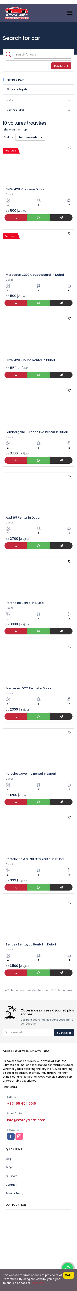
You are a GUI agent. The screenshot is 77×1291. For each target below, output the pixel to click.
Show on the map (15, 129)
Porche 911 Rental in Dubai (25, 603)
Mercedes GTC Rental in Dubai (29, 688)
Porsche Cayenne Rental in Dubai (31, 773)
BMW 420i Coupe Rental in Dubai (30, 360)
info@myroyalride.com (26, 1120)
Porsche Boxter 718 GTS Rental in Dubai (35, 859)
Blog (8, 1159)
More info (38, 1283)
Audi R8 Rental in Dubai (23, 517)
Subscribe (64, 1033)
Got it (69, 1275)
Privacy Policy (14, 1193)
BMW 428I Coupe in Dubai (25, 189)
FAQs (9, 1167)
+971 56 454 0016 (21, 1103)
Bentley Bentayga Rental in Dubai (31, 944)
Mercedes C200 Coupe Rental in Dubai (35, 275)
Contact (11, 1185)
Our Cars (11, 1176)
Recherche (61, 66)
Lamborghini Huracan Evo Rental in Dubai (37, 432)
